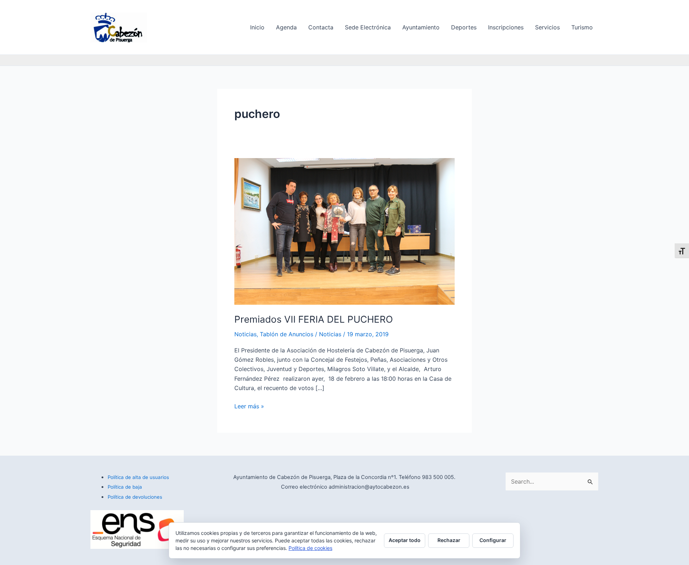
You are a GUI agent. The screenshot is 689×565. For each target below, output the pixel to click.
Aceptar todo (405, 540)
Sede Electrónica (368, 27)
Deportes (464, 27)
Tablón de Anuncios (286, 334)
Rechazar (448, 540)
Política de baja (125, 487)
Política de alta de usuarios (138, 477)
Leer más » (249, 406)
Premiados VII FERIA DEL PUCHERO (313, 319)
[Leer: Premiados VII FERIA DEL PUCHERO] (344, 230)
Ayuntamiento (421, 27)
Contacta (320, 27)
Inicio (257, 27)
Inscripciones (506, 27)
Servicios (547, 27)
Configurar (492, 540)
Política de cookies (310, 548)
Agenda (286, 27)
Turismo (582, 27)
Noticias (245, 334)
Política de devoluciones (135, 497)
